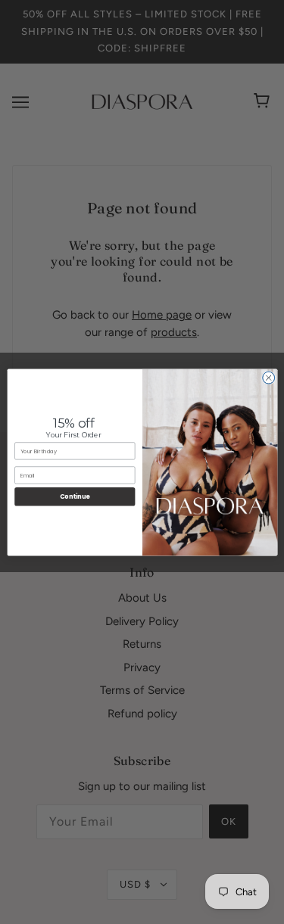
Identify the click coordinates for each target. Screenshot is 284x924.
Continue (74, 496)
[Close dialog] (268, 378)
